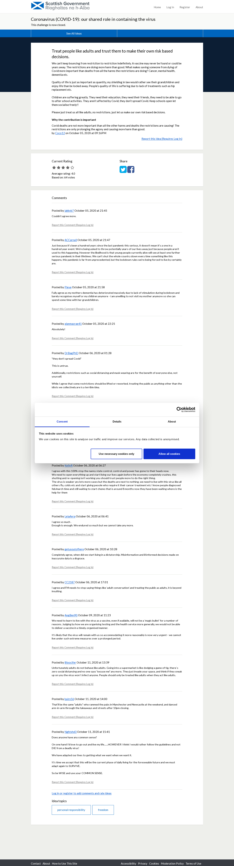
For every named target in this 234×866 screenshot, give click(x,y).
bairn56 (69, 699)
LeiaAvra (70, 516)
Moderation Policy (172, 863)
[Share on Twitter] (123, 171)
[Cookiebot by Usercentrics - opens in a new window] (179, 409)
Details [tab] (117, 421)
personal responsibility (71, 809)
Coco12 (60, 133)
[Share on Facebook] (130, 171)
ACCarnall (71, 240)
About (199, 7)
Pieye (68, 287)
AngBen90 (71, 615)
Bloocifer (70, 662)
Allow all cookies (169, 453)
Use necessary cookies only (116, 453)
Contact (36, 863)
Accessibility (128, 863)
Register (185, 7)
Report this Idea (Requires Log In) (161, 138)
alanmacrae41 (73, 323)
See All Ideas (74, 33)
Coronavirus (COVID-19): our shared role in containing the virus (93, 19)
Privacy (142, 863)
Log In (170, 7)
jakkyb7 (69, 210)
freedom (103, 809)
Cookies (154, 863)
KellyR (69, 465)
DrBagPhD (71, 353)
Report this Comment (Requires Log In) (72, 224)
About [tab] (172, 421)
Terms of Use (193, 863)
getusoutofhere (74, 549)
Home (157, 7)
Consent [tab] (62, 421)
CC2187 (70, 582)
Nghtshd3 (71, 731)
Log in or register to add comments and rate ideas (82, 793)
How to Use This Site (64, 863)
